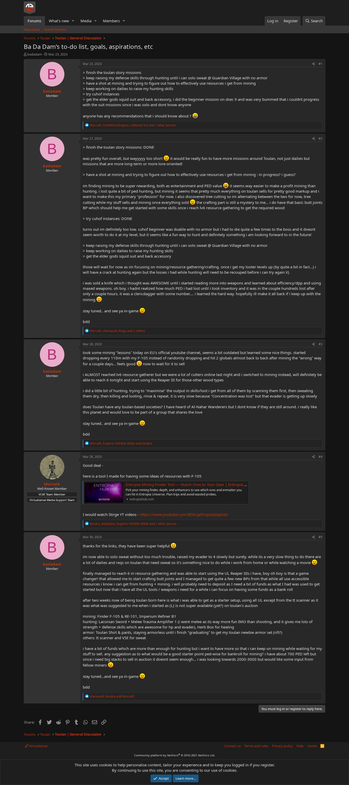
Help (300, 746)
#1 (320, 64)
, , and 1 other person (133, 125)
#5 (320, 537)
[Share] (313, 64)
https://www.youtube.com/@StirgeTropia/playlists (184, 514)
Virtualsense (38, 746)
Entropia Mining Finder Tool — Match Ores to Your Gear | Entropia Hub (188, 484)
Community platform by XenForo (174, 755)
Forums (34, 20)
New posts (32, 29)
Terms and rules (256, 746)
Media (85, 20)
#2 (320, 138)
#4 (320, 457)
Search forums (55, 29)
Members (111, 20)
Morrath (52, 484)
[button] (73, 21)
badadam (34, 54)
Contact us (232, 746)
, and (121, 443)
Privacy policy (282, 746)
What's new (59, 20)
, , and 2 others (117, 331)
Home (312, 746)
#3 (320, 344)
